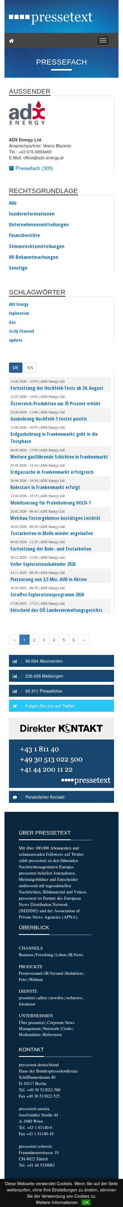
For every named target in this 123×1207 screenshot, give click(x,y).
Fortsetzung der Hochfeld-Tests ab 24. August (56, 388)
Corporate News (60, 1022)
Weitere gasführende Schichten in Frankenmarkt (59, 456)
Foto (23, 979)
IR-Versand (53, 973)
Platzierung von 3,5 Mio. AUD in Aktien (48, 579)
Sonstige (18, 268)
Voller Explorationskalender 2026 (43, 564)
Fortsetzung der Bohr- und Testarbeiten (50, 549)
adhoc (42, 997)
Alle (13, 203)
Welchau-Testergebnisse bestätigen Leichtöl (55, 518)
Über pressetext (32, 1022)
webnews (73, 997)
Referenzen (52, 1034)
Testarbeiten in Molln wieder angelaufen (51, 533)
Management (30, 1028)
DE (16, 367)
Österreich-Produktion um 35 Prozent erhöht (55, 403)
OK (86, 1202)
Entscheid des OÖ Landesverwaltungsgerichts (56, 610)
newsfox (57, 997)
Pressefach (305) (33, 168)
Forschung (44, 954)
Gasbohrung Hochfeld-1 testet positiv (48, 418)
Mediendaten (30, 1034)
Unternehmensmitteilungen (39, 224)
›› (83, 640)
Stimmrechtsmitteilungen (36, 246)
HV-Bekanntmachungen (33, 257)
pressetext (27, 997)
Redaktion (73, 973)
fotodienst (27, 1004)
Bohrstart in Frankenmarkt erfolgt (45, 487)
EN (30, 367)
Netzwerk (51, 1028)
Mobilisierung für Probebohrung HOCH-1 (50, 502)
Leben (61, 954)
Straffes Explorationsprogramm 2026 (47, 594)
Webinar (36, 979)
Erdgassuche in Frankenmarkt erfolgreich (51, 472)
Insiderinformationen (32, 214)
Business (26, 954)
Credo (66, 1028)
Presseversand (30, 973)
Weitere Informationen (57, 1202)
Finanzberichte (24, 235)
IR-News (75, 954)
